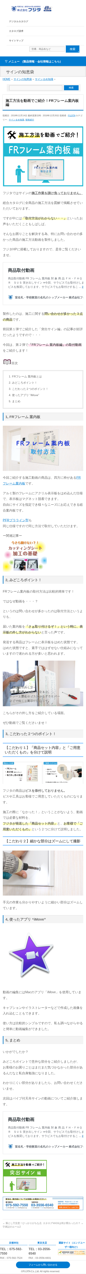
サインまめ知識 (16, 119)
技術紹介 (29, 119)
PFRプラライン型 (16, 520)
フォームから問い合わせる (43, 1264)
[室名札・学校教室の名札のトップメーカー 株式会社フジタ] (32, 8)
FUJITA (71, 115)
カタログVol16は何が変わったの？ (63, 1223)
